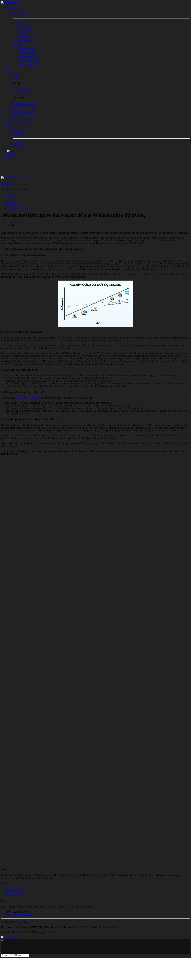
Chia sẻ (10, 194)
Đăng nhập (12, 154)
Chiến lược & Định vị (17, 207)
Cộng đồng (12, 205)
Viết (3, 161)
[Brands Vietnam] (10, 2)
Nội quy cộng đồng (16, 895)
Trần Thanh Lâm (7, 184)
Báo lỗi (10, 197)
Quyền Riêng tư (14, 892)
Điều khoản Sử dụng (17, 889)
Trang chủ (12, 202)
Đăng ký (11, 156)
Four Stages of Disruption (28, 397)
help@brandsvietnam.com (19, 914)
